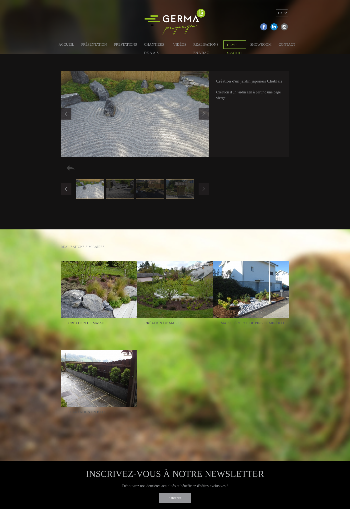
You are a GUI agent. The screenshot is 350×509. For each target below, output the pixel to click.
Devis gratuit (234, 46)
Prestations (125, 44)
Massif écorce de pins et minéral (253, 323)
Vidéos (179, 44)
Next (204, 114)
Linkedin (274, 26)
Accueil (66, 44)
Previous (66, 114)
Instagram (284, 26)
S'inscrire (175, 498)
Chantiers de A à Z (154, 45)
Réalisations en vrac (205, 45)
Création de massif (86, 323)
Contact (287, 44)
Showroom (260, 44)
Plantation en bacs (87, 412)
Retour (70, 168)
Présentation (94, 44)
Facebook (263, 26)
